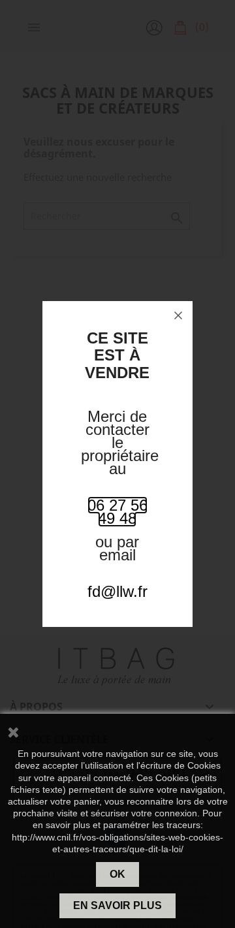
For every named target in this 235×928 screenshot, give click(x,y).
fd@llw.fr (117, 591)
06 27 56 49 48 (117, 511)
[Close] (178, 315)
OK (117, 874)
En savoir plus (117, 905)
